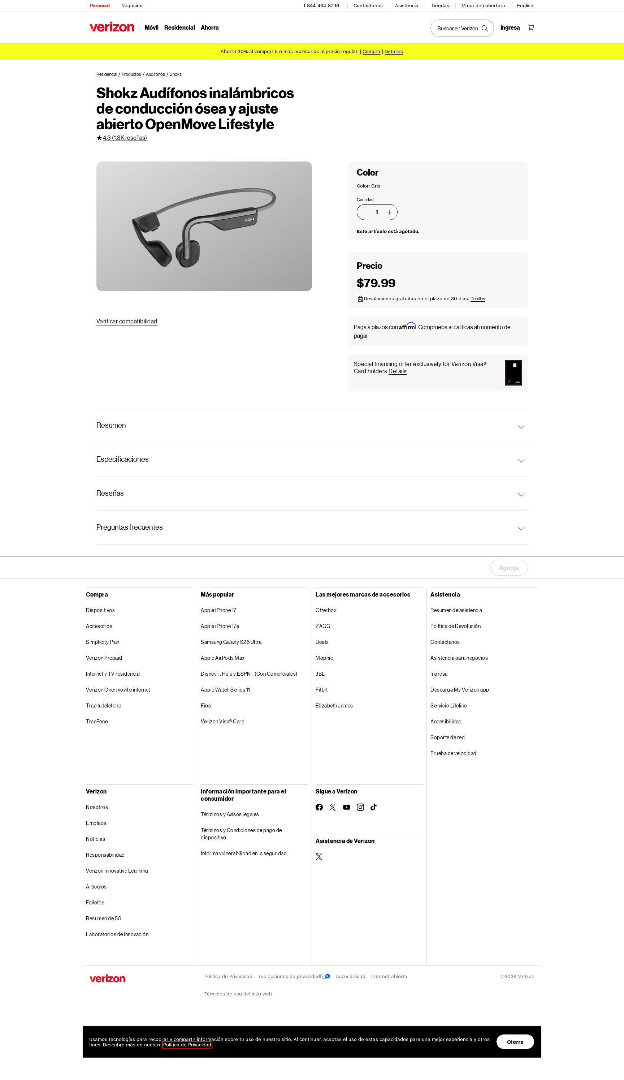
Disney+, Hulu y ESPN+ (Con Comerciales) (249, 674)
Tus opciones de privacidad (289, 976)
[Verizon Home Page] (112, 26)
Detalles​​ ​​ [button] (394, 51)
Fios (206, 705)
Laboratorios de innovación (117, 934)
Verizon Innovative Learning (117, 871)
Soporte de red (447, 737)
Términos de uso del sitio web (238, 994)
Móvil (152, 27)
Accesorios (99, 626)
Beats (322, 642)
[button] (389, 212)
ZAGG (323, 626)
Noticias (95, 839)
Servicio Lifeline (448, 705)
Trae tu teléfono (103, 705)
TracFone (97, 721)
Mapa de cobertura (483, 5)
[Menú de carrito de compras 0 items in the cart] (531, 27)
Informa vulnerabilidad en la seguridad (244, 853)
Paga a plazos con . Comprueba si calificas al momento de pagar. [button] (432, 331)
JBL (320, 674)
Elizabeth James (334, 705)
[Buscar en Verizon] (462, 28)
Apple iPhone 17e (220, 626)
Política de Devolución (455, 626)
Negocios (131, 5)
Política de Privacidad (228, 976)
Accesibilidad (446, 721)
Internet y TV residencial (113, 674)
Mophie (324, 658)
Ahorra (210, 27)
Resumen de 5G (104, 918)
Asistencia (407, 5)
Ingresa (439, 674)
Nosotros (97, 807)
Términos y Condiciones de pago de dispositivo (241, 833)
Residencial (179, 27)
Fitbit (322, 690)
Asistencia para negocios (459, 658)
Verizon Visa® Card (222, 721)
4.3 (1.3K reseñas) (125, 137)
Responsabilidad (105, 855)
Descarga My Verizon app (459, 690)
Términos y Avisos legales (230, 814)
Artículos (96, 886)
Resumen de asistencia (456, 610)
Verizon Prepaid (104, 658)
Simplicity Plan (103, 642)
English (525, 5)
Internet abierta (389, 976)
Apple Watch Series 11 (225, 690)
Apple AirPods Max (223, 658)
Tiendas (440, 5)
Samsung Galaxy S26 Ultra (231, 642)
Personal (99, 5)
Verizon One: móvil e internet (118, 690)
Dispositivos (100, 610)
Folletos (95, 902)
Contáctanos (368, 5)
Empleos (96, 823)
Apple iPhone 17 (219, 610)
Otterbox (326, 610)
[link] (109, 74)
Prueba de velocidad (453, 753)
